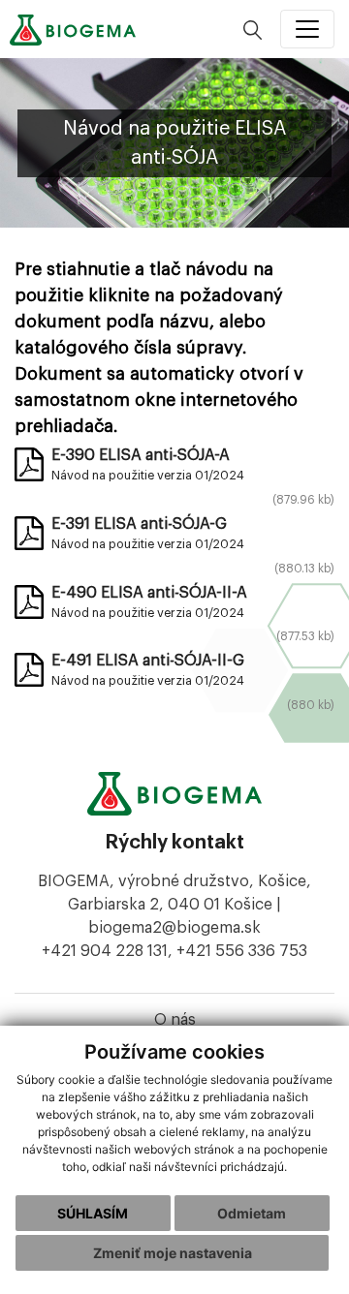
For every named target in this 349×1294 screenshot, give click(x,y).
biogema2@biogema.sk (174, 928)
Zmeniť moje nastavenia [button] (172, 1253)
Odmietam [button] (251, 1213)
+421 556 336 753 (241, 951)
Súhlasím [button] (92, 1213)
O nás (175, 1020)
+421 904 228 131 (105, 951)
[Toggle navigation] (307, 29)
